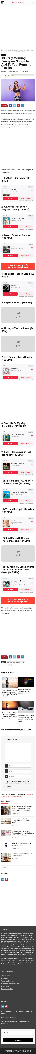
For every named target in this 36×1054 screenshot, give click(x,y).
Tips (13, 838)
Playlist (14, 50)
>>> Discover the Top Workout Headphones (18, 266)
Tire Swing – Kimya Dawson (18, 357)
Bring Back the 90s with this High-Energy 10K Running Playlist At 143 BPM (26, 718)
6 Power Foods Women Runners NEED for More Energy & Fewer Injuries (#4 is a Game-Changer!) (22, 808)
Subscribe (18, 1040)
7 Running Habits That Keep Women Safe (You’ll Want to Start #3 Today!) (23, 820)
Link (23, 662)
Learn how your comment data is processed (17, 795)
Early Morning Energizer (13, 662)
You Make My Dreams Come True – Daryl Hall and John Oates (17, 569)
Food (13, 858)
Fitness (8, 50)
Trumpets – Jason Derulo (17, 274)
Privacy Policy (5, 978)
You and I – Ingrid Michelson (20, 509)
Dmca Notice (5, 986)
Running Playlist (6, 665)
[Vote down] (5, 75)
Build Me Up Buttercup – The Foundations (16, 539)
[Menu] (2, 2)
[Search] (33, 2)
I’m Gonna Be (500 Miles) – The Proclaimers (17, 482)
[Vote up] (8, 75)
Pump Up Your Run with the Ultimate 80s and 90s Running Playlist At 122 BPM (9, 693)
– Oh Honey (14, 178)
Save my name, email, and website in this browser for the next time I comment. (18, 782)
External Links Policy (7, 989)
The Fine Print (5, 976)
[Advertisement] (18, 23)
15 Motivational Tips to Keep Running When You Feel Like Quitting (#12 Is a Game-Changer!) (23, 833)
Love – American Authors (17, 235)
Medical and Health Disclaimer (10, 983)
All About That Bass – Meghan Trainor (14, 208)
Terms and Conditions (7, 981)
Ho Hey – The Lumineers (16, 328)
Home (3, 50)
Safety (13, 825)
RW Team (3, 71)
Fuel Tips (14, 813)
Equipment (14, 848)
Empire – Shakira (13, 302)
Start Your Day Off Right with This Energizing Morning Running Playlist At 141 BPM (10, 715)
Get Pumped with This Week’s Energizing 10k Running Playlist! (25, 691)
